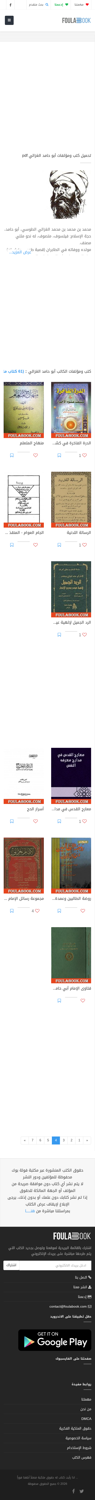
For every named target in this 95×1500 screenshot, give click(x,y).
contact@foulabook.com (68, 1306)
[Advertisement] (47, 99)
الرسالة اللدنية (79, 533)
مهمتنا (80, 4)
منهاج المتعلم (32, 443)
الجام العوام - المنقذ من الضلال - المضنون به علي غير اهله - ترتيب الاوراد (24, 533)
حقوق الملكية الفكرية (75, 1428)
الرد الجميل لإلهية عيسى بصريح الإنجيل (71, 623)
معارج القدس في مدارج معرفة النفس (71, 809)
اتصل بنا (81, 1278)
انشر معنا (80, 1287)
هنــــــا (30, 1211)
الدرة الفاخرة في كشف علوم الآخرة (71, 443)
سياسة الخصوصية (78, 1438)
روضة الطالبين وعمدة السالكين (71, 899)
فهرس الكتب (81, 1457)
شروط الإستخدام (79, 1448)
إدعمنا (83, 1297)
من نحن (85, 1409)
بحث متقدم (36, 4)
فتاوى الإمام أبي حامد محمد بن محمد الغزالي (71, 989)
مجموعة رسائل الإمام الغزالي (24, 899)
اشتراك (11, 1265)
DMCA (86, 1419)
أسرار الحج (35, 809)
